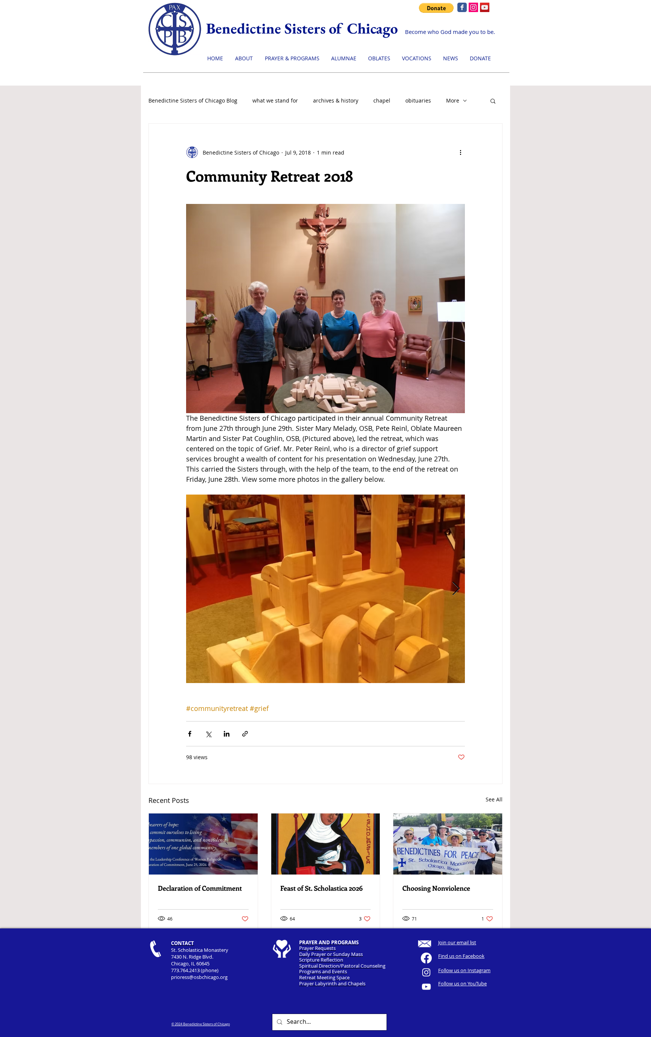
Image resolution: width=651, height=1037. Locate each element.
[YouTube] (484, 7)
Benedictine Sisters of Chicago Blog (192, 100)
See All (494, 799)
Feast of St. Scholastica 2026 (321, 888)
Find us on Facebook (461, 956)
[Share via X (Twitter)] (208, 733)
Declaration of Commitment (200, 888)
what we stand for (275, 100)
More (452, 100)
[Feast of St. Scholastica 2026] (325, 844)
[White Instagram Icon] (426, 972)
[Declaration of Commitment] (203, 844)
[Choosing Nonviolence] (447, 844)
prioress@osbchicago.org (199, 977)
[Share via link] (245, 733)
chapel (381, 100)
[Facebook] (426, 958)
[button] (493, 101)
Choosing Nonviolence (436, 888)
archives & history (335, 100)
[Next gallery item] (456, 589)
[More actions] (460, 152)
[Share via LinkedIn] (226, 733)
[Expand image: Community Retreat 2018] (325, 589)
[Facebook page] (462, 7)
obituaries (418, 100)
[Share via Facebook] (189, 733)
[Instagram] (473, 7)
